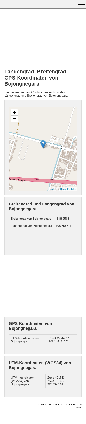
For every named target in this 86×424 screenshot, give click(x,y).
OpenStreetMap (68, 189)
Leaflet (52, 189)
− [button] (14, 118)
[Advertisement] (43, 39)
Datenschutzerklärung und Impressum (60, 404)
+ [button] (14, 112)
